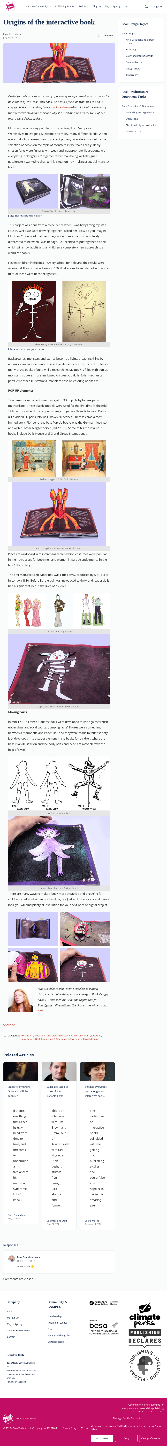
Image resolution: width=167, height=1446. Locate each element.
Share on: (9, 1025)
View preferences (150, 1438)
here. (41, 1011)
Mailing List (13, 1317)
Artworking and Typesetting (86, 1035)
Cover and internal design (83, 1039)
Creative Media (134, 62)
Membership (55, 1316)
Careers (11, 1336)
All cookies (102, 1438)
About (10, 1311)
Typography (132, 74)
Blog (50, 1329)
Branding (131, 49)
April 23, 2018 (53, 1223)
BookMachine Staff (57, 1220)
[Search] (146, 6)
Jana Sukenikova (12, 34)
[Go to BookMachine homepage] (10, 6)
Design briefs (133, 68)
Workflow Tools (134, 131)
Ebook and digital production (141, 125)
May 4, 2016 (14, 1218)
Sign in (158, 6)
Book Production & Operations (51, 1039)
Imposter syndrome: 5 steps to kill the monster (19, 1091)
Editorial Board (56, 1341)
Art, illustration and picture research (50, 1035)
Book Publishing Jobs (59, 1335)
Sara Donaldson (17, 1215)
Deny (126, 1438)
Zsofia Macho (92, 1220)
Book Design (27, 1039)
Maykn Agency (14, 1324)
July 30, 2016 (10, 37)
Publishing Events (57, 1322)
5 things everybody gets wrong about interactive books (96, 1091)
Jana (52, 107)
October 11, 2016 (26, 1261)
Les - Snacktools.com (28, 1257)
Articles (25, 1035)
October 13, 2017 (93, 1223)
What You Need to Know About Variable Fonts (57, 1091)
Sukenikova (62, 107)
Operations (132, 118)
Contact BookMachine (18, 1330)
